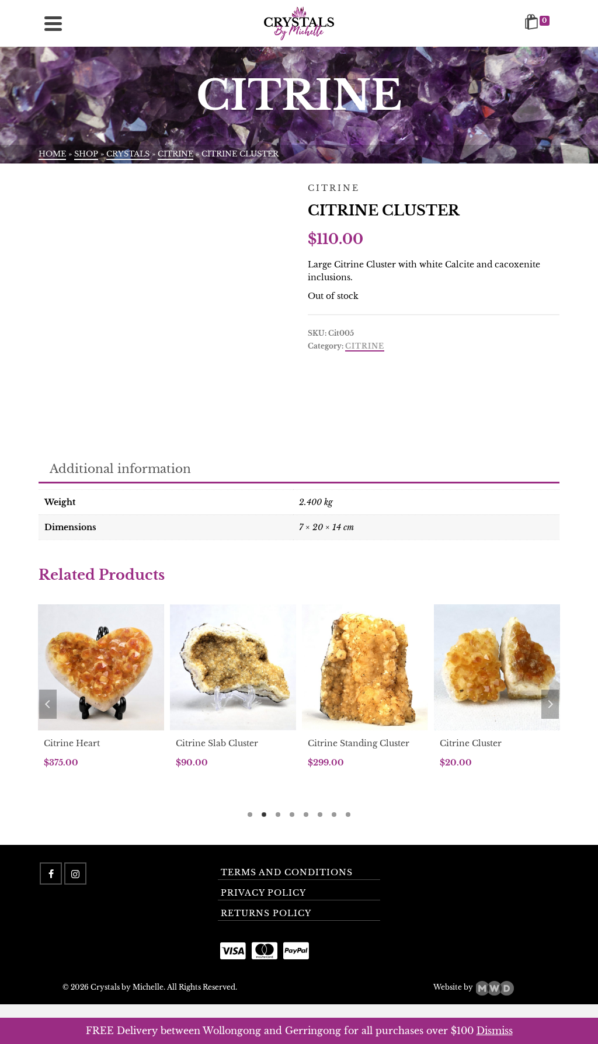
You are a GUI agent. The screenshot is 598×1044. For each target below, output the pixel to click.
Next (550, 704)
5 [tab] (306, 814)
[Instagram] (75, 873)
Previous (48, 704)
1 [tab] (250, 814)
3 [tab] (278, 814)
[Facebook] (51, 873)
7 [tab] (334, 814)
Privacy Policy (263, 893)
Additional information (120, 469)
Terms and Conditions (287, 872)
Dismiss (495, 1030)
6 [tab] (320, 814)
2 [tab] (264, 814)
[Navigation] (53, 23)
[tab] (120, 469)
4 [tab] (292, 814)
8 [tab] (348, 814)
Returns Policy (266, 913)
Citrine (364, 346)
